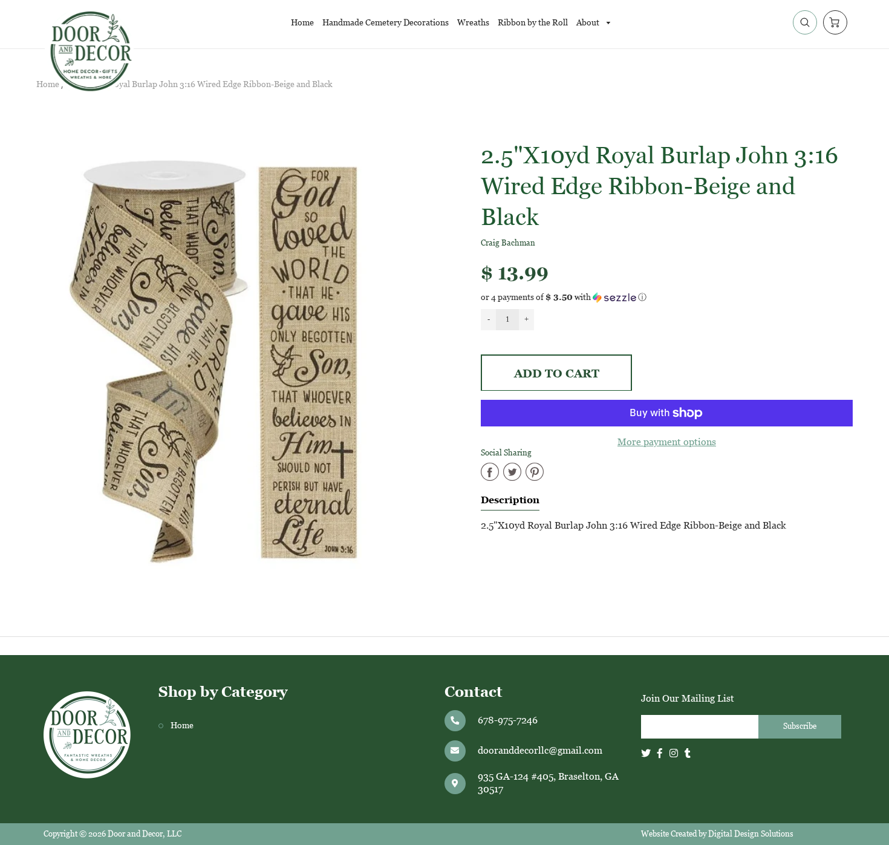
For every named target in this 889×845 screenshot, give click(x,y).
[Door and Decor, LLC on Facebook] (659, 753)
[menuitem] (302, 22)
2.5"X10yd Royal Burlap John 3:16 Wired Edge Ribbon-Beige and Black (200, 84)
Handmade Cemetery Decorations (385, 22)
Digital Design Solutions (750, 833)
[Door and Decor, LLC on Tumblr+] (688, 753)
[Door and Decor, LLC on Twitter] (646, 753)
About (588, 22)
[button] (667, 297)
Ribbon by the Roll (533, 22)
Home (302, 22)
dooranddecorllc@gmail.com (540, 750)
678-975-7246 (508, 720)
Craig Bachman (508, 242)
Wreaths (473, 22)
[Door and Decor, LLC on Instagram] (673, 753)
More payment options (666, 442)
